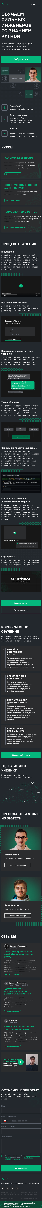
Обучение (5, 1183)
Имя (3, 1106)
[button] (21, 755)
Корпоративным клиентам (20, 1183)
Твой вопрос (6, 1136)
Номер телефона (8, 1116)
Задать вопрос (21, 1168)
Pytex (5, 1178)
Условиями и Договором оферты (19, 1159)
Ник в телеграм (8, 1126)
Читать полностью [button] (12, 974)
